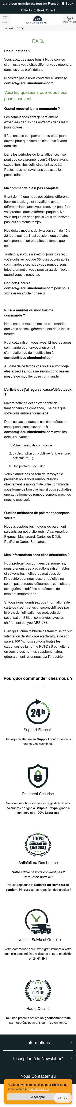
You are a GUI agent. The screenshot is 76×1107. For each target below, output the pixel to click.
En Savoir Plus (39, 1089)
